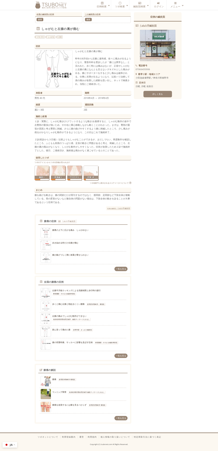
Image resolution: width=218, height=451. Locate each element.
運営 (81, 436)
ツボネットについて (48, 436)
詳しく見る (158, 94)
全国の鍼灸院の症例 (45, 14)
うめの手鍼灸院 (118, 208)
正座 (60, 37)
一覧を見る (121, 268)
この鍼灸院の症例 (92, 14)
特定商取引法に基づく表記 (147, 436)
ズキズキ (40, 37)
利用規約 (92, 436)
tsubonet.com (107, 444)
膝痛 (40, 19)
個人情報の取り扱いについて (115, 436)
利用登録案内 (69, 436)
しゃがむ (51, 37)
